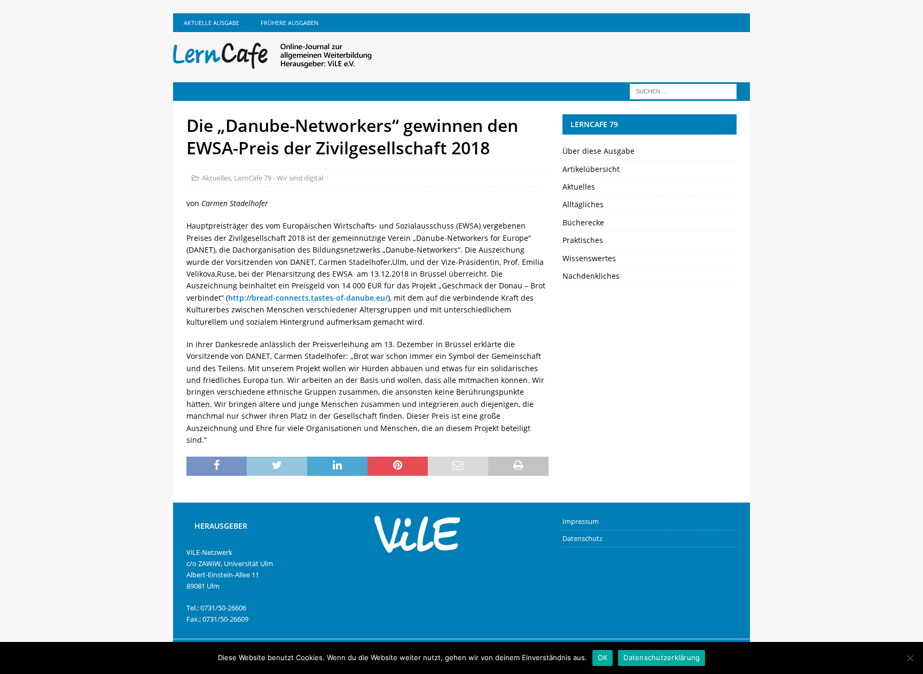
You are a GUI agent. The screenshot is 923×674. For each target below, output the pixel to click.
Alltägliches (583, 204)
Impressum (580, 521)
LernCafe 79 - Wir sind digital (278, 178)
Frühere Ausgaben (289, 23)
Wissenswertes (589, 258)
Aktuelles (216, 178)
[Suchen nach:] (683, 90)
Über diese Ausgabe (598, 151)
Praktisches (582, 240)
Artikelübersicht (591, 169)
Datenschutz (582, 538)
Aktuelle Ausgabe (211, 23)
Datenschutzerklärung (661, 657)
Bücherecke (583, 222)
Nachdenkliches (591, 276)
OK (603, 657)
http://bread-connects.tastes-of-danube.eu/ (308, 298)
